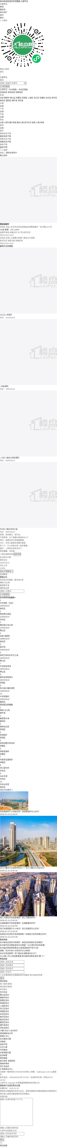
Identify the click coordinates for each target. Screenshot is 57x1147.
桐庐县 (14, 101)
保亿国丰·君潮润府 (7, 1061)
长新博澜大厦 (5, 1053)
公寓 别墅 (8, 123)
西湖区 (24, 98)
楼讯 (2, 18)
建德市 (7, 98)
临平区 (54, 98)
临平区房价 (4, 1017)
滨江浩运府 (4, 1066)
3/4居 (2, 230)
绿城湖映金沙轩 (6, 1033)
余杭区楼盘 (23, 90)
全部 (2, 98)
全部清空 (4, 594)
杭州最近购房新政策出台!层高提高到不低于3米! (19, 948)
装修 (34, 123)
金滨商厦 (3, 1055)
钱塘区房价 (4, 1011)
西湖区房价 (4, 1003)
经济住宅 (28, 123)
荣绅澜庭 (3, 1058)
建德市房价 (4, 998)
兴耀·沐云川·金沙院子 (9, 1031)
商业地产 (3, 12)
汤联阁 (2, 1042)
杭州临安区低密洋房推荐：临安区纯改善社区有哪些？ (22, 942)
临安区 (2, 101)
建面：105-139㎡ (12, 230)
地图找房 (19, 92)
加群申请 (17, 554)
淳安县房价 (4, 1028)
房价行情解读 (6, 571)
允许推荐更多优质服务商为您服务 (21, 975)
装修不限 (3, 147)
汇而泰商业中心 (6, 1069)
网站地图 (3, 981)
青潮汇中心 (4, 1036)
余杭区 (48, 98)
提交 (2, 978)
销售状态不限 (5, 142)
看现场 (2, 10)
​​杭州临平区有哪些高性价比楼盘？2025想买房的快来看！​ (23, 945)
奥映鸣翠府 (4, 1064)
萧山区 (13, 98)
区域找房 (3, 92)
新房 (2, 7)
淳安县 (20, 101)
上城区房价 (4, 1006)
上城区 (30, 98)
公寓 (38, 123)
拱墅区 (18, 98)
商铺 (42, 123)
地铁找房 (11, 92)
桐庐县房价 (4, 1025)
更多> (13, 598)
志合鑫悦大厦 (5, 1039)
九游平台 (3, 4)
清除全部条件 (11, 153)
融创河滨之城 (12, 529)
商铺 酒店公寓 (18, 123)
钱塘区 (42, 98)
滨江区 (36, 98)
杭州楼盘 (13, 90)
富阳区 (8, 101)
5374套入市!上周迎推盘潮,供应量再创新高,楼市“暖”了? (22, 956)
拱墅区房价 (4, 1000)
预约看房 (4, 86)
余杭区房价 (4, 1014)
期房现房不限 (5, 136)
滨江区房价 (4, 1009)
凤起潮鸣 (4, 386)
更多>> (10, 790)
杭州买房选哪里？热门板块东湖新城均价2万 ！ (19, 953)
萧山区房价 (4, 995)
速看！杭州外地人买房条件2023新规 (15, 951)
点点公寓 (3, 1047)
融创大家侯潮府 (13, 458)
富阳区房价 (4, 1022)
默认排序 (3, 155)
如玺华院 (3, 1044)
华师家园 (3, 1050)
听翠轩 (9, 315)
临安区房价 (4, 1020)
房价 (2, 15)
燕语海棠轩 (4, 224)
